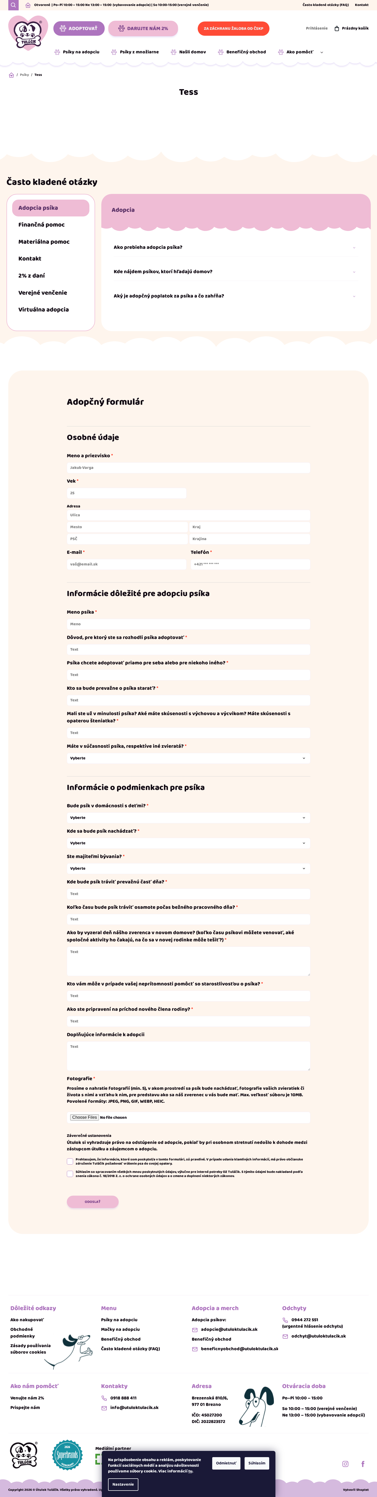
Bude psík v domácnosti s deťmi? (106, 805)
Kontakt (362, 5)
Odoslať (93, 1202)
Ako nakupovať (27, 1320)
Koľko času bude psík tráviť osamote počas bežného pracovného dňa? (151, 907)
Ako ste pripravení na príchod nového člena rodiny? (128, 1009)
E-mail (74, 552)
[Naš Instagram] (345, 1464)
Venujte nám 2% (27, 1398)
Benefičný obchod (121, 1339)
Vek (71, 481)
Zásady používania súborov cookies (30, 1349)
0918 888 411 (123, 1398)
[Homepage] (23, 1455)
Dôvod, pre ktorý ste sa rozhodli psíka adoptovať (125, 637)
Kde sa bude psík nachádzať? (102, 831)
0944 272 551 (304, 1320)
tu (190, 1471)
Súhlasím (256, 1463)
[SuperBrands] (67, 1455)
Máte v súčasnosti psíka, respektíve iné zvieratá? (125, 746)
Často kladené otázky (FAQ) (326, 5)
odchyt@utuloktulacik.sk (318, 1336)
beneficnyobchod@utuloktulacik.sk (240, 1349)
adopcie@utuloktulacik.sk (229, 1329)
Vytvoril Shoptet (356, 1490)
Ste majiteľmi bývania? (94, 856)
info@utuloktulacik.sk (134, 1408)
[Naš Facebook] (363, 1464)
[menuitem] (79, 52)
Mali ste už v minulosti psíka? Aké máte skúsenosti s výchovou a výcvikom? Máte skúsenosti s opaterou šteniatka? (178, 717)
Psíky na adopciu (119, 1320)
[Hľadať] (13, 5)
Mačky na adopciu (120, 1329)
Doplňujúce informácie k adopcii (106, 1034)
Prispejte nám (25, 1408)
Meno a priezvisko (88, 455)
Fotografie (79, 1078)
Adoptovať (83, 28)
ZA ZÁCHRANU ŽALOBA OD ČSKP (233, 28)
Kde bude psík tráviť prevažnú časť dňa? (115, 881)
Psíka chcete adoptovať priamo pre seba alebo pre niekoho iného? (146, 662)
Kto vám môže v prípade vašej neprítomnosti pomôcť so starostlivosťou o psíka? (163, 983)
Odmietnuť (226, 1463)
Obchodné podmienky (22, 1332)
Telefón (200, 552)
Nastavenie (123, 1484)
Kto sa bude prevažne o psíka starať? (111, 688)
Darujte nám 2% (147, 28)
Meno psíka (80, 612)
